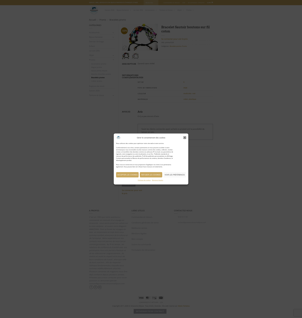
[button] (185, 137)
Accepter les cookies (127, 175)
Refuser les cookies (151, 175)
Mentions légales (157, 180)
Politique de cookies (144, 180)
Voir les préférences (175, 175)
